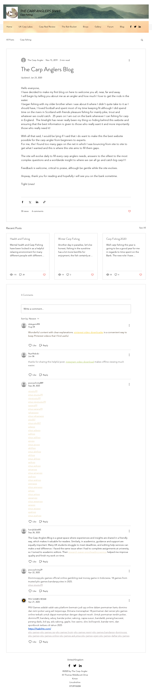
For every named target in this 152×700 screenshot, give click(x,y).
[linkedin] (139, 26)
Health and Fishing (20, 239)
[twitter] (135, 26)
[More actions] (129, 60)
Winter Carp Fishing (69, 239)
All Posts (10, 39)
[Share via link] (44, 202)
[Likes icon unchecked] (30, 345)
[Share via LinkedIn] (37, 202)
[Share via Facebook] (22, 202)
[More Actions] (129, 325)
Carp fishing (25, 39)
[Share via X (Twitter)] (29, 202)
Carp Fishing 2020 (116, 239)
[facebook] (130, 26)
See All (142, 227)
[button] (142, 40)
